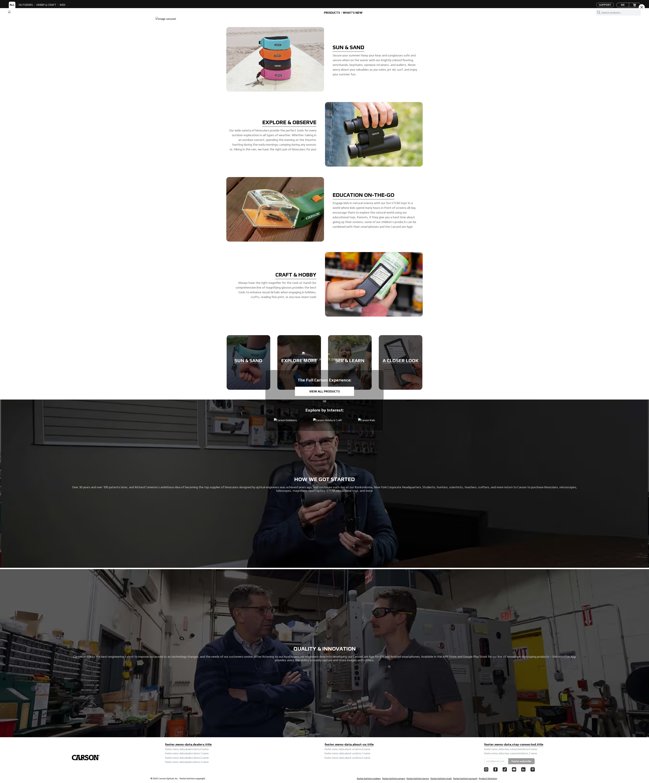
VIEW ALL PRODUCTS (324, 391)
